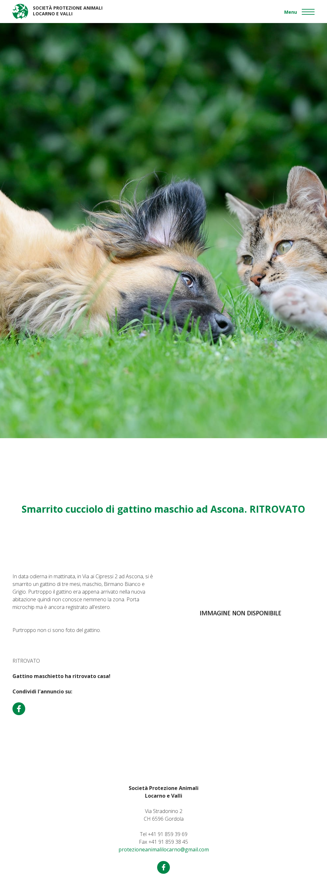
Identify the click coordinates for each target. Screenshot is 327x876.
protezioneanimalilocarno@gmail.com (163, 849)
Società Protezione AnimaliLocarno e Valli (68, 11)
